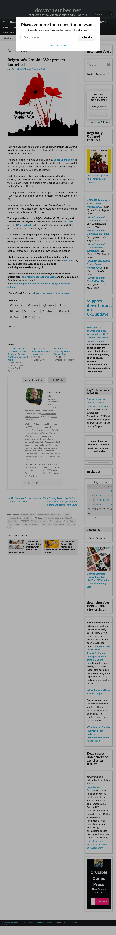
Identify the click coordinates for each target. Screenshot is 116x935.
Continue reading (58, 45)
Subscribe (86, 37)
